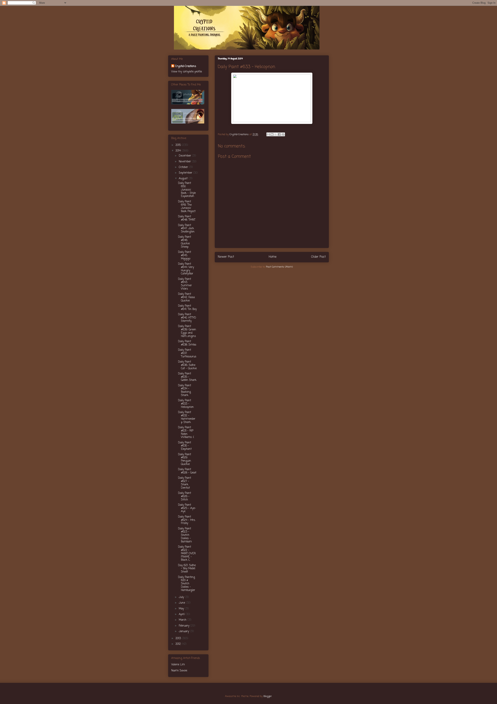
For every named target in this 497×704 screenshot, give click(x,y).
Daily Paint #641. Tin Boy (187, 307)
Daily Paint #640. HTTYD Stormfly (187, 317)
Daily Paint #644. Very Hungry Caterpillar (186, 269)
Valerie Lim (178, 665)
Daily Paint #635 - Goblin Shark (187, 377)
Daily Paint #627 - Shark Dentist (184, 483)
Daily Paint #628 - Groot (187, 471)
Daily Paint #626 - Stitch (184, 496)
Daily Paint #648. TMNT (186, 218)
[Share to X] (276, 134)
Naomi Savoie (179, 671)
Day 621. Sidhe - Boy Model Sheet (187, 568)
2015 (179, 145)
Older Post (318, 257)
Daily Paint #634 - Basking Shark (184, 390)
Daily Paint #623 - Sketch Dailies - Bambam (185, 535)
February (184, 626)
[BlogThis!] (272, 134)
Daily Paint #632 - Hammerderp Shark (186, 417)
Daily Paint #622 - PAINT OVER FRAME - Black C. (187, 553)
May (182, 609)
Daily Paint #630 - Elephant (185, 446)
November (185, 162)
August (184, 179)
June (182, 603)
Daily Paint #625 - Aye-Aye (187, 508)
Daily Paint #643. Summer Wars (185, 284)
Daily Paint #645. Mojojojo (184, 255)
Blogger (267, 696)
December (185, 156)
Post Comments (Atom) (279, 267)
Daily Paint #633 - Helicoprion (186, 404)
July (182, 597)
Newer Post (226, 257)
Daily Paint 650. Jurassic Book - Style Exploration (187, 189)
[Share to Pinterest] (283, 134)
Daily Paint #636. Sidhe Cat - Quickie (187, 365)
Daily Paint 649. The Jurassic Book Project (186, 206)
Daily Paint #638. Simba (187, 343)
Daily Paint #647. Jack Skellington (186, 228)
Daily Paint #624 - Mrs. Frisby (186, 520)
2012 (179, 644)
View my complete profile (186, 72)
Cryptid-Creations (185, 66)
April (182, 614)
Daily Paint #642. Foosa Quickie (186, 297)
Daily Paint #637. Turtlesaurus (187, 353)
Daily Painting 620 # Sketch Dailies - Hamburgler (186, 583)
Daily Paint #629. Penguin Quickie (184, 459)
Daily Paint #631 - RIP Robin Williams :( (186, 432)
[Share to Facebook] (279, 134)
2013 (179, 638)
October (184, 167)
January (184, 631)
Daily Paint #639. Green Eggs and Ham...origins (187, 331)
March (183, 620)
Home (272, 257)
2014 (179, 151)
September (186, 173)
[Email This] (268, 134)
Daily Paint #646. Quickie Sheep (184, 242)
